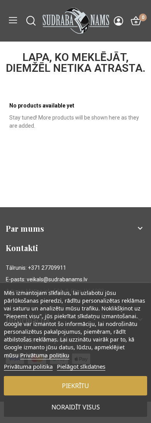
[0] (136, 21)
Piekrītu (75, 385)
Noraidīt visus (75, 407)
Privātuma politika (28, 366)
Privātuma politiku (44, 355)
